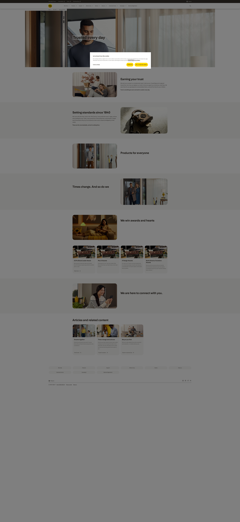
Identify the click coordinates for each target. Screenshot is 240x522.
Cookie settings (96, 64)
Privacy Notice (137, 60)
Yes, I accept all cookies (141, 64)
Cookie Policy (131, 60)
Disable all (130, 64)
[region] (120, 60)
